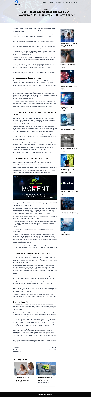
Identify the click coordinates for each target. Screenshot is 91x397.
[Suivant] (54, 374)
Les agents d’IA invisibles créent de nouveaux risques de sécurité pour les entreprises (69, 86)
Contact (75, 2)
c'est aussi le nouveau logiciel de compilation (47, 348)
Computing (45, 9)
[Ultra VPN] (17, 2)
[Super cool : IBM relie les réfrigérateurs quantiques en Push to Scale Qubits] (69, 140)
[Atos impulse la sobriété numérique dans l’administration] (69, 56)
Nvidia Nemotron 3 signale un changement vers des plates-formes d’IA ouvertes (45, 379)
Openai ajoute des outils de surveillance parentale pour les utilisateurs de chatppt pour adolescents (23, 380)
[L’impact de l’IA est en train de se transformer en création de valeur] (69, 119)
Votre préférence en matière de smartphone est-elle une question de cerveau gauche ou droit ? (69, 171)
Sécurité (51, 2)
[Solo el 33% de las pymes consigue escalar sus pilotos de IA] (69, 224)
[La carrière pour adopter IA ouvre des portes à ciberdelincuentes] (69, 35)
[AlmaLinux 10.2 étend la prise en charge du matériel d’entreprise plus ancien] (69, 183)
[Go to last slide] (16, 374)
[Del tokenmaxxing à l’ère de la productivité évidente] (69, 98)
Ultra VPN (43, 394)
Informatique (44, 2)
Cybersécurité (58, 2)
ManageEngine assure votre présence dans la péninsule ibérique (23, 349)
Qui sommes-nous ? (67, 2)
